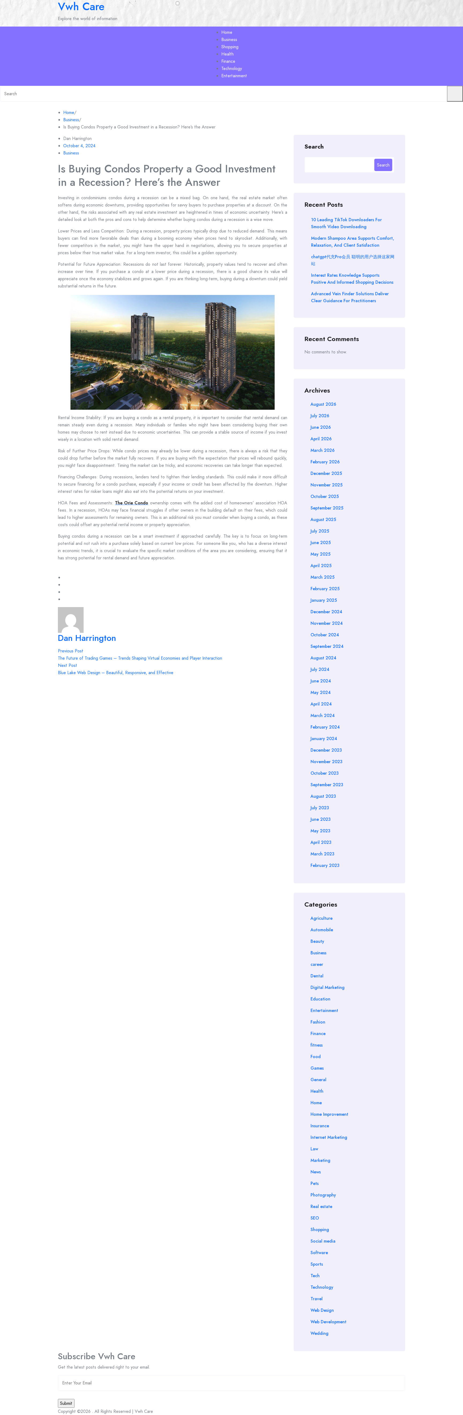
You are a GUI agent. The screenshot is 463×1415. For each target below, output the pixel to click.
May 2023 (320, 831)
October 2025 (325, 496)
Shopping (229, 47)
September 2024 (327, 646)
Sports (317, 1264)
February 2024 (325, 727)
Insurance (320, 1126)
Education (320, 999)
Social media (323, 1241)
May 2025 (320, 554)
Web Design (322, 1310)
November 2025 (326, 485)
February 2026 (325, 462)
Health (227, 54)
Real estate (321, 1206)
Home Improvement (329, 1114)
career (317, 964)
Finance (228, 61)
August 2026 (323, 404)
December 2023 (326, 750)
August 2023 (323, 796)
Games (317, 1068)
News (316, 1172)
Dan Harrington (87, 638)
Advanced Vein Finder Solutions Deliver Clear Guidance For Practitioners (350, 297)
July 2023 (320, 808)
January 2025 (324, 600)
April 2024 (321, 704)
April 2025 (321, 566)
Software (319, 1253)
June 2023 (321, 819)
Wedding (319, 1333)
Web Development (328, 1322)
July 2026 (320, 416)
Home (226, 32)
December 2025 (326, 473)
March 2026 (323, 450)
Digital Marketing (328, 987)
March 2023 (322, 854)
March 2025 (322, 577)
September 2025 (327, 508)
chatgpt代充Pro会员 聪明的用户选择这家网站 (352, 260)
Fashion (318, 1022)
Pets (315, 1183)
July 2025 (320, 531)
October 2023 (325, 773)
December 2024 (326, 612)
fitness (317, 1045)
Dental (317, 976)
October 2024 (325, 635)
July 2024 (320, 669)
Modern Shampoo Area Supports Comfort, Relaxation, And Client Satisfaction (352, 241)
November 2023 (326, 762)
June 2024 (321, 681)
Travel (317, 1299)
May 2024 (321, 692)
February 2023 (325, 865)
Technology (231, 68)
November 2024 (327, 623)
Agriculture (322, 918)
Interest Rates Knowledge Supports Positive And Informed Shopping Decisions (352, 278)
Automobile (322, 930)
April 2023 (321, 842)
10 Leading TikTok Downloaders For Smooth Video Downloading (346, 223)
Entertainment (234, 76)
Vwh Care (81, 6)
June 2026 (321, 427)
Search (314, 146)
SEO (315, 1218)
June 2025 (321, 543)
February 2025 (325, 589)
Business (229, 39)
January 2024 (324, 739)
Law (314, 1149)
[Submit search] (455, 94)
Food (316, 1057)
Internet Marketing (329, 1137)
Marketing (320, 1160)
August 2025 (323, 519)
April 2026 (321, 439)
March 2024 (323, 715)
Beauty (317, 941)
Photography (323, 1195)
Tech (315, 1276)
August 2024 (323, 658)
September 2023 (327, 785)
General (318, 1080)
